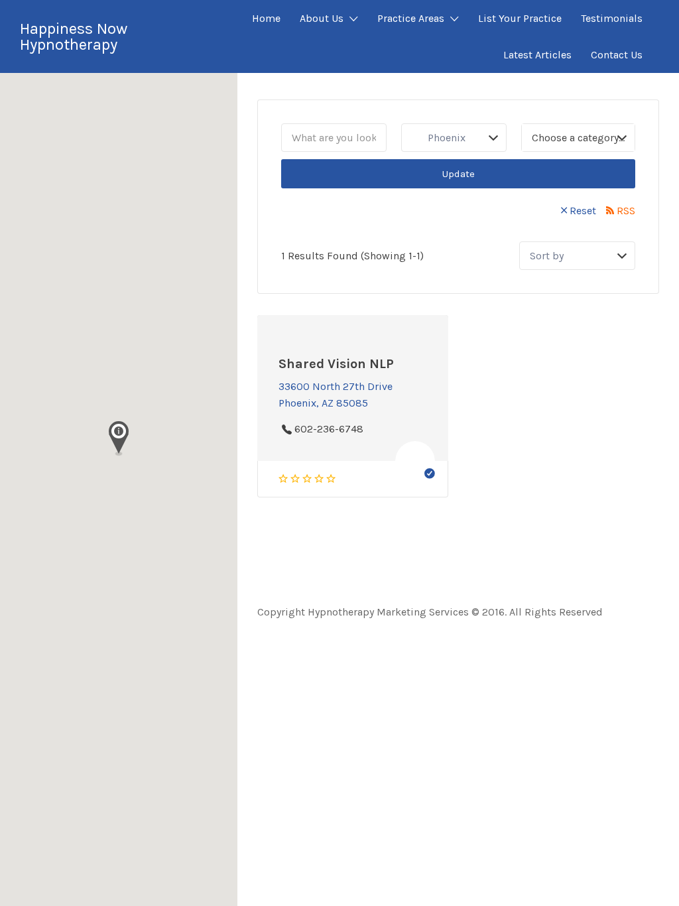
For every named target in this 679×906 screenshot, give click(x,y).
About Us (321, 18)
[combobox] (578, 137)
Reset (583, 210)
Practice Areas (410, 18)
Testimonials (612, 18)
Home (266, 18)
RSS (626, 210)
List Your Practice (520, 18)
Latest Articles (537, 54)
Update (458, 174)
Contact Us (617, 54)
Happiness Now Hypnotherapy (73, 36)
